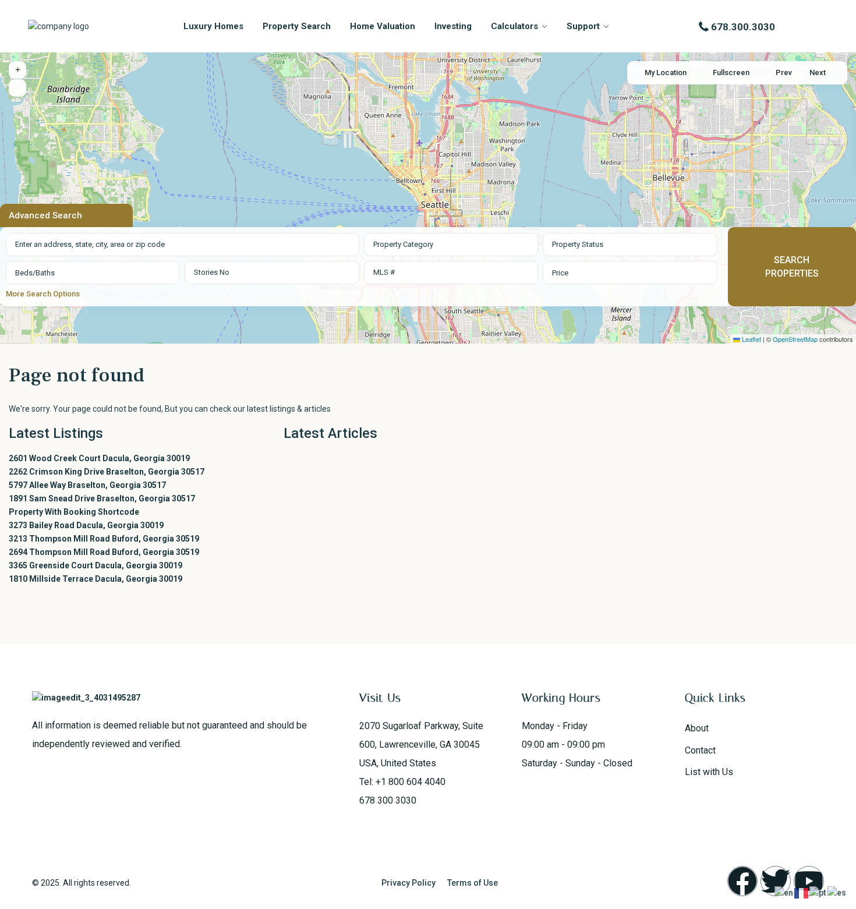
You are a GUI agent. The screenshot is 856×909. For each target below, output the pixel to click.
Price (560, 272)
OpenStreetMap (795, 339)
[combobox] (451, 244)
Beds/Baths (35, 272)
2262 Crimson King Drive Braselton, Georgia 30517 (106, 471)
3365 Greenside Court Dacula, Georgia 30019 (95, 565)
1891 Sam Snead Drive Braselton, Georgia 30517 (102, 498)
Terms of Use (472, 882)
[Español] (837, 892)
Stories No (211, 272)
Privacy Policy (408, 882)
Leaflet (750, 339)
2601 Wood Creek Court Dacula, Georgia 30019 (99, 458)
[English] (784, 892)
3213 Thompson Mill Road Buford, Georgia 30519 (104, 538)
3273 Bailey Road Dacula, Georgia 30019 (86, 525)
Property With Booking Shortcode (74, 512)
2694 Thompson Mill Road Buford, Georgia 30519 (104, 552)
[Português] (818, 892)
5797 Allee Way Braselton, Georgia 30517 (87, 485)
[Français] (801, 892)
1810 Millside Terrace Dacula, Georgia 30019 (95, 578)
